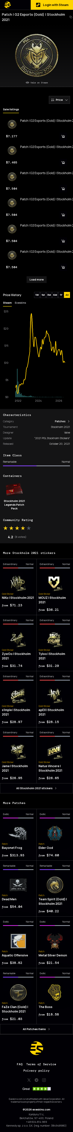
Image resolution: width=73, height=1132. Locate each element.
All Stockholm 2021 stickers (34, 788)
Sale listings (11, 109)
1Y (61, 295)
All (67, 295)
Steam (7, 302)
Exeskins (20, 302)
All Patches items (34, 1029)
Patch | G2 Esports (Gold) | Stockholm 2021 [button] (33, 17)
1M (43, 295)
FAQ (19, 1064)
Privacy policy (36, 1071)
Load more (37, 279)
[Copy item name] (71, 17)
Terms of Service (41, 1064)
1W (37, 295)
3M (49, 295)
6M (55, 295)
